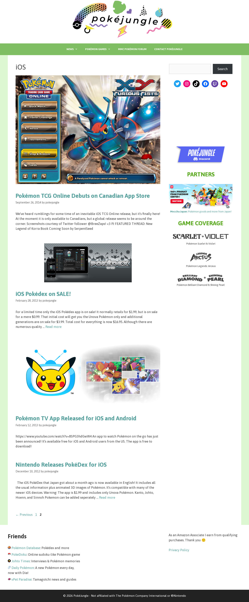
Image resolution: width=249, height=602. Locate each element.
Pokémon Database (25, 548)
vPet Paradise (21, 579)
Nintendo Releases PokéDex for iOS (61, 464)
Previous (24, 515)
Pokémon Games (95, 49)
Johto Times (20, 561)
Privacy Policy (179, 550)
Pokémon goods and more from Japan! (200, 211)
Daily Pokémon (22, 568)
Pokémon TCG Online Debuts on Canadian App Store (83, 195)
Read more (53, 327)
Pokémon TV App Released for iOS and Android (76, 418)
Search (222, 69)
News (70, 49)
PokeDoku (19, 554)
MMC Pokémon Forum (132, 49)
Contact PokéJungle (168, 49)
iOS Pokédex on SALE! (43, 293)
